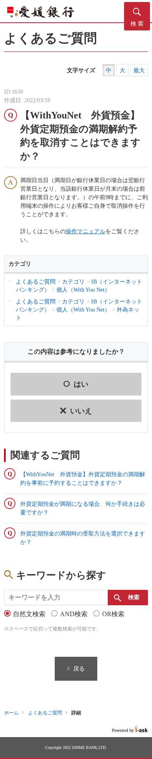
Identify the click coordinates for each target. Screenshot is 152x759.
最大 (139, 70)
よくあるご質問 (45, 713)
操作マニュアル (85, 231)
